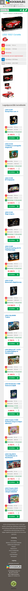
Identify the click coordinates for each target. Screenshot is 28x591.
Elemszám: (8, 49)
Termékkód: (8, 63)
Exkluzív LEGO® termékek (15, 13)
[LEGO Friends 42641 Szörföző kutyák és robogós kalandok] (13, 499)
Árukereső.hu (13, 588)
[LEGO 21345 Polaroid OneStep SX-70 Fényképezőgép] (13, 257)
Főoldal (5, 13)
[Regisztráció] (23, 10)
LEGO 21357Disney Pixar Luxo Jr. (11, 110)
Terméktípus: (8, 59)
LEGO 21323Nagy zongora (9, 213)
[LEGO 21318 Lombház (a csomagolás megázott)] (13, 155)
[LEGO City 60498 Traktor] (13, 326)
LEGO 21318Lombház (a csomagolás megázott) (13, 145)
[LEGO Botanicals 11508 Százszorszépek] (13, 394)
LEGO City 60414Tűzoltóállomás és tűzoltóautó (11, 455)
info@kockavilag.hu (14, 574)
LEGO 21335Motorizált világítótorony (13, 281)
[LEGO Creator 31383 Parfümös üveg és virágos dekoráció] (13, 431)
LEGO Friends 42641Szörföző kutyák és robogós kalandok (11, 489)
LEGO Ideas (15, 59)
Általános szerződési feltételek (13, 542)
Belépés (14, 546)
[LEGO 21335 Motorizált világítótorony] (13, 291)
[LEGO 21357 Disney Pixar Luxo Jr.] (13, 120)
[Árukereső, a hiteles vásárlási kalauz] (14, 586)
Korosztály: (8, 45)
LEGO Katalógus (14, 554)
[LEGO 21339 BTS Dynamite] (13, 189)
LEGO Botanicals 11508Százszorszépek (12, 384)
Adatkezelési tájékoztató (13, 544)
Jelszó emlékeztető (13, 550)
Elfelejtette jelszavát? (13, 563)
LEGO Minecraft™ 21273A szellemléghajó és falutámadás (12, 351)
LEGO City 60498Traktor (10, 316)
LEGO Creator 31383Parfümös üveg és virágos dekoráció (13, 421)
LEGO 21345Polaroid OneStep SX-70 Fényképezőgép (13, 248)
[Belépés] (21, 10)
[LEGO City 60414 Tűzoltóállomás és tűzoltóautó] (13, 465)
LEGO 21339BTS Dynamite (9, 179)
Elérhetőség (14, 540)
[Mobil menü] (2, 2)
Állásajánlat (14, 556)
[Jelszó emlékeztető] (26, 10)
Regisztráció (13, 548)
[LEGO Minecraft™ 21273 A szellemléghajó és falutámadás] (13, 360)
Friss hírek (13, 552)
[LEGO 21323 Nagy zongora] (13, 223)
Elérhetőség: (8, 52)
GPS (22, 4)
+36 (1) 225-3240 (8, 6)
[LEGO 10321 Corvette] (14, 24)
